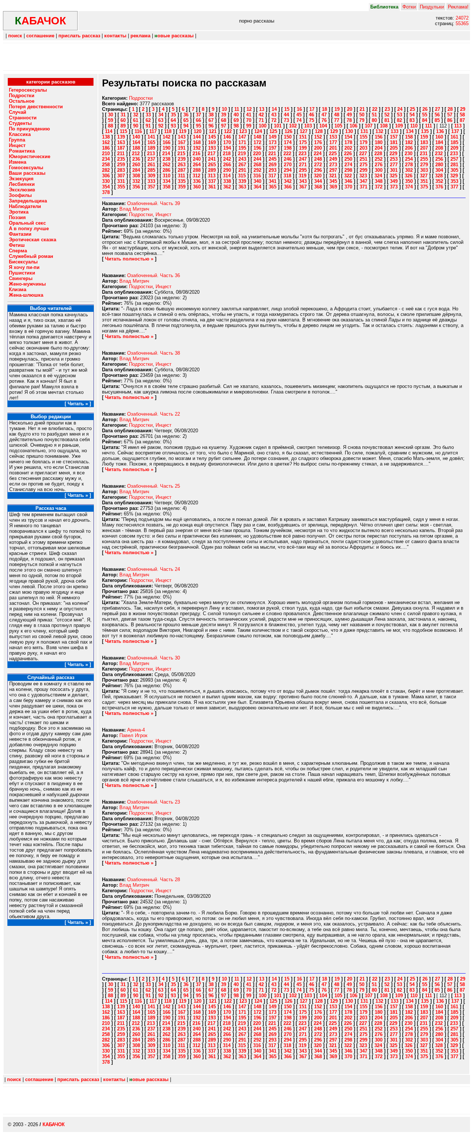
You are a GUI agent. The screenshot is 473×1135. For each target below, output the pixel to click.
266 (227, 164)
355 (121, 187)
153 (333, 137)
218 (227, 153)
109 (399, 126)
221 (272, 153)
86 (449, 120)
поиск (15, 35)
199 (303, 148)
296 (318, 170)
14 (274, 109)
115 (123, 131)
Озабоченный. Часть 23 (153, 802)
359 (182, 187)
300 (378, 170)
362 (227, 187)
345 (333, 181)
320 (317, 175)
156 (378, 137)
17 (311, 109)
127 (303, 131)
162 (106, 142)
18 (324, 109)
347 (363, 181)
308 (136, 175)
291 (242, 170)
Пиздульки (432, 7)
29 (462, 109)
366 (288, 187)
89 (123, 126)
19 (337, 109)
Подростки (141, 98)
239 (182, 159)
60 (123, 120)
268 (257, 164)
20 (349, 109)
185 (454, 142)
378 (106, 192)
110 (414, 126)
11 (236, 109)
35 (173, 114)
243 (242, 159)
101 (278, 126)
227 (363, 153)
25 (412, 109)
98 (236, 126)
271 (303, 164)
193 (212, 148)
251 (363, 159)
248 (318, 159)
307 (121, 175)
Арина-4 (136, 730)
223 (302, 153)
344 (318, 181)
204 (378, 148)
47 (324, 114)
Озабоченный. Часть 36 (153, 275)
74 (299, 120)
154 (348, 137)
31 (123, 114)
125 (273, 131)
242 (227, 159)
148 (257, 137)
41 (248, 114)
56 (437, 114)
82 (399, 120)
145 (212, 137)
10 (224, 109)
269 (272, 164)
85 (437, 120)
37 (198, 114)
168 (197, 142)
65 (185, 120)
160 (439, 137)
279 (424, 164)
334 (166, 181)
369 (333, 187)
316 (257, 175)
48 (336, 114)
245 (272, 159)
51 (374, 114)
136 (440, 131)
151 (303, 137)
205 (394, 148)
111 (428, 126)
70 (248, 120)
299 (363, 170)
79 (361, 120)
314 (227, 175)
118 (167, 131)
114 (108, 131)
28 (450, 109)
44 (286, 114)
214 (166, 153)
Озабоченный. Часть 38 (153, 353)
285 (151, 170)
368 (318, 187)
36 (185, 114)
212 (136, 153)
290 (227, 170)
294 (288, 170)
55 (424, 114)
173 (272, 142)
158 (409, 137)
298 (348, 170)
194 (227, 148)
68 (223, 120)
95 (198, 126)
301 (394, 170)
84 (424, 120)
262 (166, 164)
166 (166, 142)
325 (393, 175)
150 (288, 137)
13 (261, 109)
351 (424, 181)
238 (166, 159)
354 (106, 187)
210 (106, 153)
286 (166, 170)
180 (378, 142)
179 (363, 142)
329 (454, 175)
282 (106, 170)
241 (212, 159)
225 (333, 153)
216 (196, 153)
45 (299, 114)
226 (348, 153)
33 (148, 114)
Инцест (163, 214)
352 (439, 181)
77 (336, 120)
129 (334, 131)
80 (374, 120)
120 (197, 131)
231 (424, 153)
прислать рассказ (79, 35)
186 (106, 148)
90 (135, 126)
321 (333, 175)
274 (348, 164)
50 (361, 114)
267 (242, 164)
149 (272, 137)
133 (394, 131)
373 (394, 187)
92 (160, 126)
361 (212, 187)
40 (236, 114)
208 (439, 148)
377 (454, 187)
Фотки (409, 7)
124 (258, 131)
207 (424, 148)
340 (257, 181)
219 (242, 153)
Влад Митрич (134, 209)
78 (349, 120)
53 (399, 114)
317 (272, 175)
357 (151, 187)
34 (160, 114)
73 (286, 120)
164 (136, 142)
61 (135, 120)
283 (121, 170)
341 (272, 181)
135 (425, 131)
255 (424, 159)
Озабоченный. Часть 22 (153, 414)
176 (318, 142)
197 (272, 148)
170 (227, 142)
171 (242, 142)
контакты (115, 35)
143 (182, 137)
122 (228, 131)
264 (197, 164)
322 (348, 175)
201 (333, 148)
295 (303, 170)
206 (409, 148)
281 (454, 164)
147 (242, 137)
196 (257, 148)
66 (198, 120)
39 (223, 114)
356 (136, 187)
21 (362, 109)
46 (311, 114)
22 (374, 109)
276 (378, 164)
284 (136, 170)
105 (338, 126)
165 (151, 142)
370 (348, 187)
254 (409, 159)
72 (273, 120)
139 (121, 137)
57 (449, 114)
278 (409, 164)
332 (136, 181)
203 (363, 148)
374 (409, 187)
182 (409, 142)
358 (166, 187)
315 (242, 175)
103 (308, 126)
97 (223, 126)
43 (273, 114)
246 (288, 159)
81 (386, 120)
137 (455, 131)
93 (173, 126)
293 (272, 170)
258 (106, 164)
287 (182, 170)
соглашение (40, 35)
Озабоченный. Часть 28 (153, 879)
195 (242, 148)
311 (181, 175)
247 (303, 159)
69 (236, 120)
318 (287, 175)
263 (182, 164)
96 (211, 126)
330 (106, 181)
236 (136, 159)
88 (110, 126)
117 (153, 131)
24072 (462, 18)
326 (408, 175)
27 (437, 109)
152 (318, 137)
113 (458, 126)
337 (212, 181)
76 (324, 120)
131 (364, 131)
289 (212, 170)
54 (412, 114)
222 (287, 153)
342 (288, 181)
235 (121, 159)
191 (182, 148)
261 (151, 164)
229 (393, 153)
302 (409, 170)
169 (212, 142)
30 (110, 114)
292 (257, 170)
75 (311, 120)
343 (303, 181)
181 (394, 142)
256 (439, 159)
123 (243, 131)
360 (197, 187)
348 (378, 181)
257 (454, 159)
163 (121, 142)
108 (384, 126)
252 (378, 159)
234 (106, 159)
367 (303, 187)
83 (412, 120)
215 (181, 153)
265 (212, 164)
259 (121, 164)
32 (135, 114)
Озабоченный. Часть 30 (153, 658)
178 (348, 142)
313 (211, 175)
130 (349, 131)
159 (424, 137)
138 (106, 137)
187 (121, 148)
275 (363, 164)
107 (368, 126)
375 (424, 187)
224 (317, 153)
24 (399, 109)
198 (288, 148)
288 (197, 170)
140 (136, 137)
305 (454, 170)
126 (288, 131)
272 (318, 164)
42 (261, 114)
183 (424, 142)
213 (151, 153)
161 (454, 137)
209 (454, 148)
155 (363, 137)
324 (378, 175)
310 (166, 175)
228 (378, 153)
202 (348, 148)
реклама (140, 35)
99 (248, 126)
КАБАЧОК (53, 1124)
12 (249, 109)
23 (387, 109)
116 (138, 131)
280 (439, 164)
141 (151, 137)
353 (454, 181)
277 (394, 164)
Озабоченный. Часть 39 (153, 203)
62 (148, 120)
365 (272, 187)
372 (378, 187)
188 (136, 148)
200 (318, 148)
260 (136, 164)
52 (386, 114)
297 (333, 170)
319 (302, 175)
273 (333, 164)
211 (121, 153)
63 (160, 120)
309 (151, 175)
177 (333, 142)
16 (299, 109)
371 (363, 187)
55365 (462, 23)
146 (227, 137)
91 (148, 126)
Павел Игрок (133, 735)
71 (261, 120)
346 (348, 181)
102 (293, 126)
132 (379, 131)
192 (197, 148)
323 (363, 175)
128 (319, 131)
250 (348, 159)
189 (151, 148)
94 (185, 126)
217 (211, 153)
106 (353, 126)
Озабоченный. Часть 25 (153, 486)
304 (439, 170)
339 (242, 181)
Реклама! (458, 7)
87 (462, 120)
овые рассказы (174, 35)
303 (424, 170)
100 (262, 126)
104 (323, 126)
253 (394, 159)
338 (227, 181)
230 (408, 153)
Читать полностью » (129, 259)
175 (303, 142)
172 (257, 142)
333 (151, 181)
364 (257, 187)
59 (110, 120)
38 (211, 114)
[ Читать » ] (78, 403)
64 (173, 120)
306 (106, 175)
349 (394, 181)
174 (288, 142)
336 (197, 181)
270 (288, 164)
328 (439, 175)
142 (166, 137)
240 (197, 159)
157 (394, 137)
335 (182, 181)
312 (196, 175)
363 (242, 187)
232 (439, 153)
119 (182, 131)
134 (410, 131)
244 (257, 159)
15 (286, 109)
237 (151, 159)
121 (213, 131)
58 (462, 114)
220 (257, 153)
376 (439, 187)
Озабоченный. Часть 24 (153, 569)
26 (425, 109)
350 (409, 181)
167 (182, 142)
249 (333, 159)
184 (439, 142)
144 (197, 137)
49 (349, 114)
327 (424, 175)
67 (211, 120)
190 (166, 148)
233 (454, 153)
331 (121, 181)
